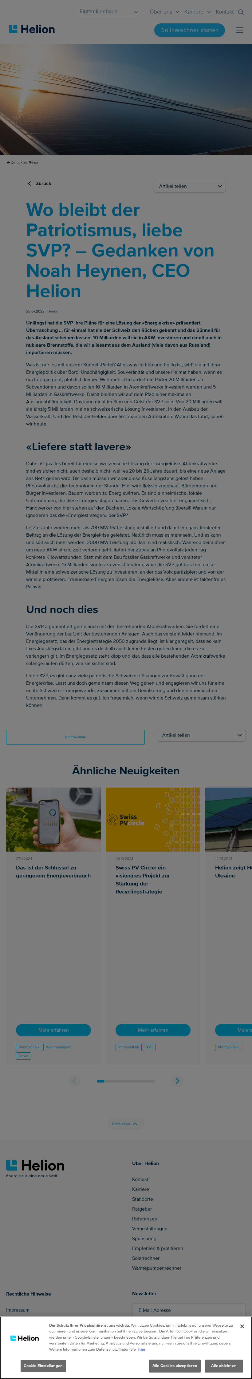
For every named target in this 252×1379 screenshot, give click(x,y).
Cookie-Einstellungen (43, 1365)
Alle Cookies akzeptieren (174, 1365)
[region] (126, 1348)
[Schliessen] (242, 1326)
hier (141, 1349)
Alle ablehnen (224, 1365)
